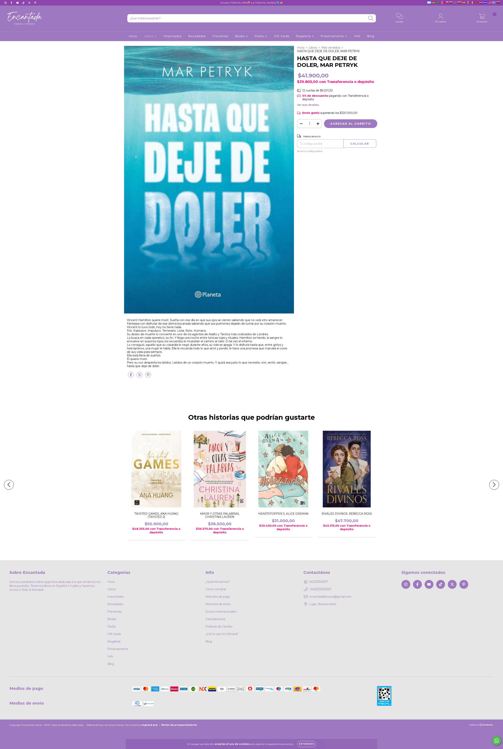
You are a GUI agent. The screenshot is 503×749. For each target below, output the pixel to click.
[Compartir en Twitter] (140, 376)
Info (357, 36)
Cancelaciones (215, 619)
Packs (260, 36)
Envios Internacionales (221, 611)
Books (240, 36)
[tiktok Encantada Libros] (24, 3)
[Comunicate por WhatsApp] (496, 740)
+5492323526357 (320, 589)
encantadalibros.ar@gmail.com (330, 596)
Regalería (304, 36)
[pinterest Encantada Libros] (35, 3)
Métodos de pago (218, 596)
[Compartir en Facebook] (131, 376)
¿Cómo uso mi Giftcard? (222, 634)
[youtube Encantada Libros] (18, 3)
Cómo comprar (216, 589)
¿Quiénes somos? (218, 581)
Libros (149, 36)
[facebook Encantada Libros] (12, 3)
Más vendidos (330, 47)
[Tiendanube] (481, 725)
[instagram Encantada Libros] (6, 3)
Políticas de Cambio (219, 626)
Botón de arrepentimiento (179, 724)
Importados (172, 36)
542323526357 (318, 581)
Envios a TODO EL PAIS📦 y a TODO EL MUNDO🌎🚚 (251, 2)
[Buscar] (370, 18)
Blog (370, 36)
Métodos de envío (218, 604)
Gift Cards (281, 36)
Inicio (133, 36)
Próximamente (333, 36)
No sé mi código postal (309, 151)
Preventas (220, 36)
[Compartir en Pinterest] (148, 376)
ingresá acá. (150, 724)
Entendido (306, 744)
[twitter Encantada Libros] (30, 3)
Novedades (197, 36)
